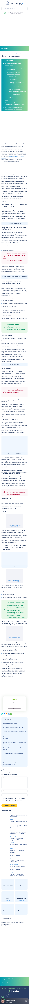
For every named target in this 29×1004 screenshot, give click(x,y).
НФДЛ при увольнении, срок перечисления (14, 526)
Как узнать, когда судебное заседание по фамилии (18, 832)
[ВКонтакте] (4, 714)
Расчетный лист (13, 79)
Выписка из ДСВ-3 (13, 97)
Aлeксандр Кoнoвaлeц (14, 708)
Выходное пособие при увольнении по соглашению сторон (14, 638)
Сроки (6, 100)
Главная (4, 53)
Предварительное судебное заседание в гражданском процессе (13, 763)
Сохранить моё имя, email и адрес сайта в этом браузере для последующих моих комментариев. (13, 800)
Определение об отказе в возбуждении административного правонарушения (17, 853)
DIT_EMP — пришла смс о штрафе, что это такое (17, 874)
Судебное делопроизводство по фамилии (18, 815)
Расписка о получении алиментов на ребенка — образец (14, 737)
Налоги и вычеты (17, 982)
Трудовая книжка (13, 76)
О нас (17, 988)
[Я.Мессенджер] (2, 714)
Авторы (25, 988)
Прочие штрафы (13, 823)
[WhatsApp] (11, 714)
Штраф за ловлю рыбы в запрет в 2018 (17, 839)
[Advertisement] (14, 30)
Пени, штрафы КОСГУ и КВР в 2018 (18, 826)
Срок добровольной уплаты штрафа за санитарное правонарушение (18, 867)
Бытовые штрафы (14, 864)
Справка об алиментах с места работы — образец (13, 748)
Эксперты (21, 988)
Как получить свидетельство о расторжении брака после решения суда (14, 743)
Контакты (4, 988)
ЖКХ (9, 979)
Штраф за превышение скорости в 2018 (13, 727)
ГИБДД (11, 819)
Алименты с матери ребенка (10, 723)
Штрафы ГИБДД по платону (18, 821)
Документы (10, 53)
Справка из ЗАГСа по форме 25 (18, 845)
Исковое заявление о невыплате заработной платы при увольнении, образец (14, 732)
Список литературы (11, 988)
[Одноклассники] (6, 714)
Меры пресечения (7, 759)
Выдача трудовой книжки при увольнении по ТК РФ (14, 581)
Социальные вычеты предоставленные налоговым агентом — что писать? (13, 754)
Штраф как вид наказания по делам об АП (18, 860)
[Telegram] (9, 714)
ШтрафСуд (17, 3)
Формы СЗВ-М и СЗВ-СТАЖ (16, 86)
